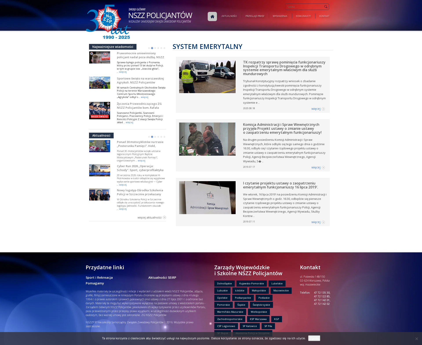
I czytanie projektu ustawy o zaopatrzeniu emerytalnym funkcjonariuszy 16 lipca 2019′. (280, 185)
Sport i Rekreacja (99, 277)
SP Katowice (250, 326)
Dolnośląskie (224, 283)
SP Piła (268, 326)
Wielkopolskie (259, 311)
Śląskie (241, 304)
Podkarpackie (243, 297)
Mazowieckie (281, 290)
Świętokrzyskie (261, 304)
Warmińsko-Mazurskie (230, 311)
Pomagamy (95, 283)
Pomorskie (223, 304)
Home (212, 16)
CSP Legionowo (226, 326)
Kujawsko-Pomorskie (251, 283)
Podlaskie (264, 297)
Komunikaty (303, 16)
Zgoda (314, 338)
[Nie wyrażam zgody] (416, 338)
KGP (276, 319)
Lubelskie (277, 283)
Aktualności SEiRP (162, 277)
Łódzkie (239, 290)
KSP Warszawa (258, 319)
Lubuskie (222, 290)
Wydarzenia (280, 16)
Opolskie (222, 297)
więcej (123, 71)
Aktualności (229, 16)
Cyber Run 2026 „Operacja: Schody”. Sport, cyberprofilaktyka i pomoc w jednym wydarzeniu (140, 170)
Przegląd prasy (255, 16)
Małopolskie (259, 290)
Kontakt (324, 16)
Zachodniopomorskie (229, 319)
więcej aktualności (150, 217)
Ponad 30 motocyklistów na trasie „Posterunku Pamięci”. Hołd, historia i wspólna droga (140, 146)
